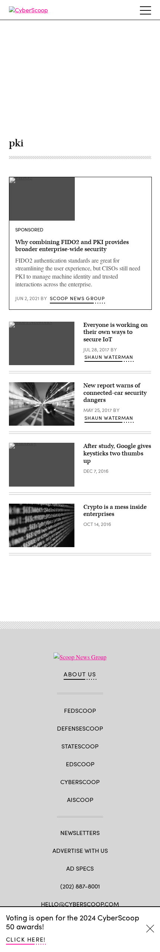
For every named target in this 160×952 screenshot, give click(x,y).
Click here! (26, 939)
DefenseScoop (80, 728)
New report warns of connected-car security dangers (115, 392)
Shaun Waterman (108, 357)
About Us (80, 674)
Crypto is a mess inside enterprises (115, 511)
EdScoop (80, 764)
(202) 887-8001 (80, 886)
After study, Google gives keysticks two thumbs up (117, 453)
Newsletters (80, 832)
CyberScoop (80, 782)
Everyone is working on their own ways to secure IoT (115, 332)
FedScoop (80, 710)
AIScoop (80, 799)
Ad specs (80, 868)
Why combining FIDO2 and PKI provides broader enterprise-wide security (72, 246)
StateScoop (80, 746)
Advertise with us (80, 850)
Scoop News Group (77, 298)
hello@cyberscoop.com (80, 904)
